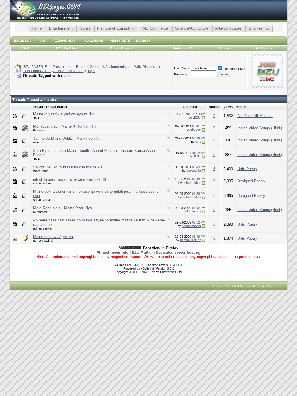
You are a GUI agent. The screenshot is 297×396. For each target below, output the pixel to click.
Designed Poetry (251, 181)
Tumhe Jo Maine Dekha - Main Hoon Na (66, 138)
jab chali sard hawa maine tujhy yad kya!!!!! (69, 179)
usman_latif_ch (43, 240)
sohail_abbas (42, 183)
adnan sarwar (42, 228)
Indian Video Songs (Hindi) (259, 128)
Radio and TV (183, 48)
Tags (91, 71)
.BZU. (37, 118)
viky (36, 142)
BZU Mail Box (66, 48)
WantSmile (40, 171)
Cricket (225, 48)
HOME (25, 48)
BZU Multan (241, 286)
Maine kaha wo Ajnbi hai (53, 237)
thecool (38, 130)
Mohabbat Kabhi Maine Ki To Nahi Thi (65, 126)
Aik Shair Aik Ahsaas (255, 116)
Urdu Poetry (247, 169)
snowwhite (193, 170)
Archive (259, 286)
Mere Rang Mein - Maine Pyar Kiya (62, 208)
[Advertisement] (148, 34)
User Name (182, 68)
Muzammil (40, 212)
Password (181, 74)
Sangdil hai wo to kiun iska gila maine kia (67, 167)
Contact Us (220, 286)
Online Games (121, 48)
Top (271, 286)
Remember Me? (234, 68)
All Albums (264, 48)
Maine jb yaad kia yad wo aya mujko (63, 114)
